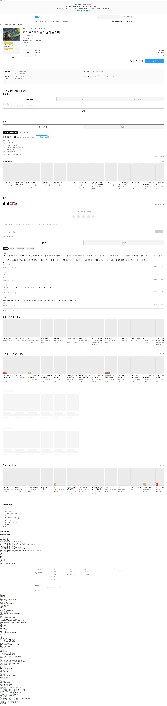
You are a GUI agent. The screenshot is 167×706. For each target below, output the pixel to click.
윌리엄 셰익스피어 (33, 340)
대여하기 (2, 677)
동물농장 (56, 338)
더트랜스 (128, 489)
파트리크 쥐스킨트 (59, 489)
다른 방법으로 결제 (5, 605)
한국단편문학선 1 (123, 338)
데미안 (17, 487)
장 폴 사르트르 (109, 340)
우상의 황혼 (31, 183)
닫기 (4, 670)
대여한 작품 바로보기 (16, 613)
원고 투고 (69, 571)
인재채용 (86, 574)
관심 (27, 45)
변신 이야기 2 (19, 338)
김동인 (119, 340)
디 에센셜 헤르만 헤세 (46, 488)
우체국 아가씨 (147, 487)
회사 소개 (86, 571)
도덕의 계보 (83, 183)
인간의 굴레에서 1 (135, 338)
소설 (24, 28)
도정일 (61, 340)
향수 (55, 487)
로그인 (127, 17)
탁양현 (58, 379)
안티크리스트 (58, 183)
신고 (12, 267)
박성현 (103, 186)
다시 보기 (9, 685)
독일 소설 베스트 (7, 504)
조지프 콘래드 (83, 340)
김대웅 (142, 186)
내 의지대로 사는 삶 (135, 183)
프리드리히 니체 (27, 40)
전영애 (51, 340)
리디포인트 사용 (4, 643)
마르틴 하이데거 (109, 185)
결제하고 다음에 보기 (15, 644)
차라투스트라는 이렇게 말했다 (21, 183)
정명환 (115, 340)
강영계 (27, 379)
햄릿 (29, 338)
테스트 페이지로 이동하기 (83, 11)
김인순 (39, 379)
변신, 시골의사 (45, 338)
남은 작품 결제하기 (5, 613)
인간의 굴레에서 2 (148, 338)
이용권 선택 (3, 631)
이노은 (114, 489)
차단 (15, 267)
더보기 (162, 161)
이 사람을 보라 (71, 183)
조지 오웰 (56, 340)
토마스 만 (94, 342)
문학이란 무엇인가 (110, 338)
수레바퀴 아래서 (33, 487)
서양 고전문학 (41, 28)
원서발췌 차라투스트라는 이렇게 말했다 (21, 376)
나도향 (128, 340)
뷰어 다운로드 (54, 574)
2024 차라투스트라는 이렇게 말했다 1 (84, 376)
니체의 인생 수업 (8, 183)
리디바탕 (53, 579)
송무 (139, 340)
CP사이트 (53, 576)
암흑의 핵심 (83, 338)
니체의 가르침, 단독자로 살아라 (123, 183)
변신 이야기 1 (7, 338)
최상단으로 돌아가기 (9, 563)
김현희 (14, 185)
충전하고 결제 (3, 646)
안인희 (129, 379)
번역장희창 (24, 132)
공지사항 (40, 573)
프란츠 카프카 (45, 340)
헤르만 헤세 (6, 489)
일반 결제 (10, 646)
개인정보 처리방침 (44, 587)
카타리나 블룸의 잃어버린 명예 (97, 488)
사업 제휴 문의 (71, 574)
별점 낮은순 (30, 248)
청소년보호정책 (52, 587)
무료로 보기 (3, 632)
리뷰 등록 (158, 232)
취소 (1, 556)
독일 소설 (29, 28)
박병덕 (11, 489)
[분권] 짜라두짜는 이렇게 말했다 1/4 (97, 183)
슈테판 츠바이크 (147, 489)
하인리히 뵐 (95, 491)
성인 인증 (2, 553)
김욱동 (75, 342)
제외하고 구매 (3, 559)
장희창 (38, 40)
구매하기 (7, 677)
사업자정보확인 (60, 587)
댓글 (155, 266)
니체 (4, 379)
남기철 (154, 489)
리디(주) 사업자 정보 (40, 585)
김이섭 (37, 489)
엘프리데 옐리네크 (135, 489)
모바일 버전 (3, 704)
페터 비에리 (159, 489)
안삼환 (100, 342)
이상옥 (89, 340)
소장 (154, 61)
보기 (1, 670)
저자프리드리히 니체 (10, 132)
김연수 (101, 491)
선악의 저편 (44, 183)
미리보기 (11, 57)
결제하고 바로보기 (5, 644)
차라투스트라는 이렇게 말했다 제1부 (123, 376)
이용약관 (37, 587)
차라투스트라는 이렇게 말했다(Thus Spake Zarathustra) (136, 376)
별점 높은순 (20, 248)
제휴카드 (53, 571)
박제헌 (52, 379)
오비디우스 (6, 340)
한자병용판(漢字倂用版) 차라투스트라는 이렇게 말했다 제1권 (72, 376)
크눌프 (107, 487)
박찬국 (39, 185)
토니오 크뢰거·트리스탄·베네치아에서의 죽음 (97, 339)
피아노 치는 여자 (135, 487)
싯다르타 (5, 487)
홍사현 (154, 186)
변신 (119, 487)
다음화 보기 (3, 685)
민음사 (25, 42)
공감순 (12, 248)
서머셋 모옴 (133, 340)
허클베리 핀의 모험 (72, 339)
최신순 (5, 248)
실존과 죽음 (108, 183)
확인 (1, 624)
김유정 (124, 340)
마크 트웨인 (70, 342)
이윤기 (11, 340)
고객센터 (40, 569)
